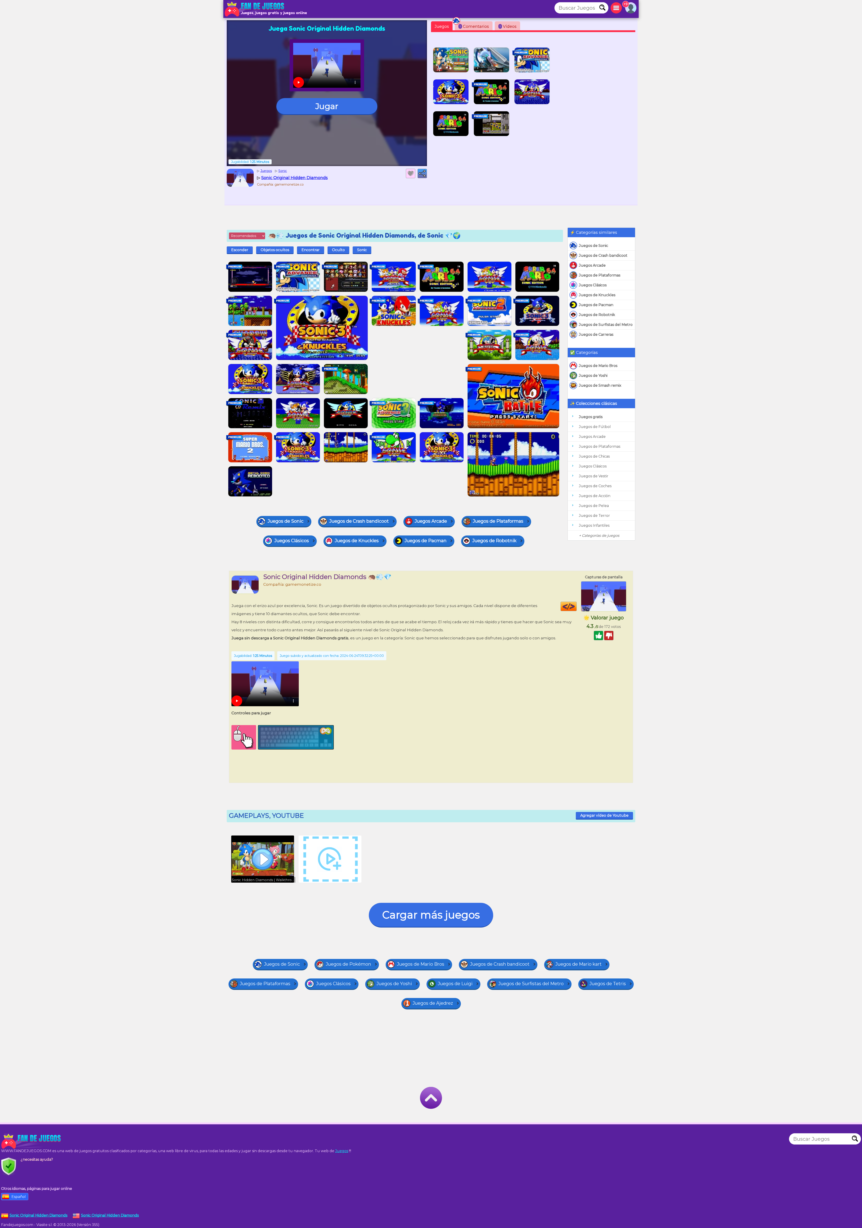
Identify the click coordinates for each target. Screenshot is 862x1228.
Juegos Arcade (592, 265)
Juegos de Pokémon (348, 964)
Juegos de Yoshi (593, 375)
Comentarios (474, 26)
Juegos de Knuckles (597, 295)
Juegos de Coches (595, 486)
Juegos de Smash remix (600, 385)
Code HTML (576, 606)
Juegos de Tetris (607, 983)
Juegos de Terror (594, 515)
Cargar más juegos (431, 914)
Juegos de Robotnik (597, 315)
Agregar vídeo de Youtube (604, 815)
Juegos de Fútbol (595, 427)
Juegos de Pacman (596, 305)
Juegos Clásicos (593, 285)
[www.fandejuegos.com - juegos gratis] (31, 1141)
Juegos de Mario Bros (598, 366)
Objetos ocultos (275, 250)
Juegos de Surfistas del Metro (606, 324)
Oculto (338, 250)
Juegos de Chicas (594, 456)
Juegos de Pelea (594, 506)
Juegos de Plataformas (599, 275)
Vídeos (508, 26)
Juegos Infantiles (594, 525)
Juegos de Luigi (455, 983)
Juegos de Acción (594, 496)
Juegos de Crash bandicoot (603, 255)
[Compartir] (422, 173)
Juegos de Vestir (593, 476)
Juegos (442, 26)
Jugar (326, 106)
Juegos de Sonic (593, 245)
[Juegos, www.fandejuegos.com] (254, 9)
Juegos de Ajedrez (433, 1003)
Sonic (362, 250)
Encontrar (310, 250)
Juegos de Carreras (596, 334)
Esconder (239, 250)
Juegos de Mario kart (578, 964)
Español (18, 1197)
